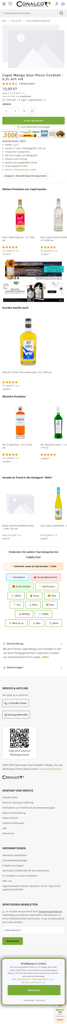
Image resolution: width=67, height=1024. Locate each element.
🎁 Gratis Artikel (21, 586)
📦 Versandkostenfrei (45, 577)
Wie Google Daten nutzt (43, 979)
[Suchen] (61, 13)
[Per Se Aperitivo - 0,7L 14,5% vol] (20, 422)
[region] (33, 46)
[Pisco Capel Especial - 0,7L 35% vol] (20, 215)
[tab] (32, 650)
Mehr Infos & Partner (21, 979)
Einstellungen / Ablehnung (34, 1000)
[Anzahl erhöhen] (24, 111)
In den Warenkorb (33, 120)
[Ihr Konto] (57, 4)
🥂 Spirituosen (47, 586)
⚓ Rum (33, 604)
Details (60, 1020)
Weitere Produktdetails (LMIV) (20, 169)
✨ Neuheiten (17, 577)
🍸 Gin (16, 604)
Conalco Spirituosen (50, 768)
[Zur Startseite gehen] (33, 4)
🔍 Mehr (54, 623)
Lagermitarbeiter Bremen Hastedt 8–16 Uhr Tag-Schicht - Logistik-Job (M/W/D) (32, 888)
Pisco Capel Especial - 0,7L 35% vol (18, 239)
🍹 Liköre (16, 595)
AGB (4, 828)
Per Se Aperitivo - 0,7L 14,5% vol (17, 446)
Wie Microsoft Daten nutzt (33, 982)
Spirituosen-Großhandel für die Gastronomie (25, 870)
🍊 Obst (51, 595)
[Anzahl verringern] (6, 111)
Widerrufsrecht (10, 817)
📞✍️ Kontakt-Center (15, 703)
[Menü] (4, 4)
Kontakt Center (10, 797)
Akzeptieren (34, 990)
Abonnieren (12, 941)
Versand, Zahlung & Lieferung (18, 802)
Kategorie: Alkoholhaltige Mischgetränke (25, 175)
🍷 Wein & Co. (16, 623)
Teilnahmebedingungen (14, 860)
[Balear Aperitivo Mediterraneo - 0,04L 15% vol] (20, 503)
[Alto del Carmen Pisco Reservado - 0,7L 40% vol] (28, 341)
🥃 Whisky (24, 613)
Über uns (7, 880)
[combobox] (28, 13)
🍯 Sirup (34, 595)
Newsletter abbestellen (14, 855)
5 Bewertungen (27, 83)
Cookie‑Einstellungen (13, 823)
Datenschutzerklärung (14, 812)
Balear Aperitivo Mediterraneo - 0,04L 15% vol (18, 527)
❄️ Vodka (43, 613)
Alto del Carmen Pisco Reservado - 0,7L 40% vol (26, 372)
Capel (16, 144)
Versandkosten (25, 96)
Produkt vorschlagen (13, 865)
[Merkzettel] (10, 4)
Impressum (8, 833)
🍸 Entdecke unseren (33, 566)
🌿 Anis (50, 604)
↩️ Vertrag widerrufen (16, 714)
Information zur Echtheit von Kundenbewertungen (28, 807)
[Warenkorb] (63, 4)
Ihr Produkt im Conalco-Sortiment (19, 875)
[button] (60, 1008)
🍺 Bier (37, 623)
